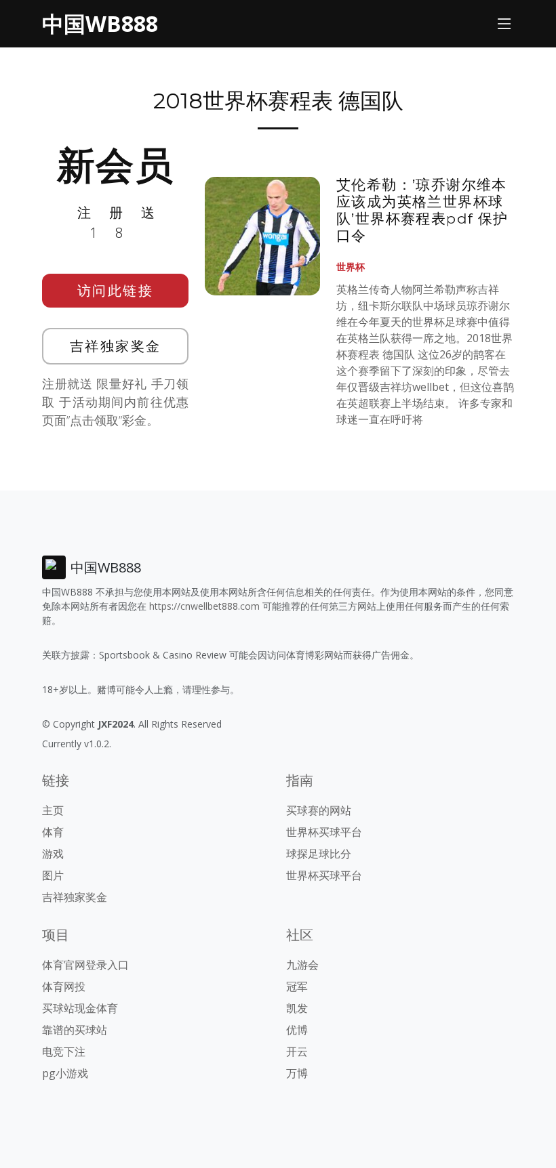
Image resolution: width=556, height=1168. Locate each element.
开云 (297, 1051)
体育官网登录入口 (85, 964)
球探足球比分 (318, 853)
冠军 (297, 986)
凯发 (297, 1008)
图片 (53, 875)
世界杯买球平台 (324, 832)
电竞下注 (63, 1051)
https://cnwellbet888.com (204, 606)
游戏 (53, 853)
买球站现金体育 (80, 1008)
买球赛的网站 (318, 810)
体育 (53, 832)
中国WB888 (100, 23)
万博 (297, 1073)
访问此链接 (115, 290)
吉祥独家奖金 (115, 346)
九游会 (302, 964)
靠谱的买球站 (74, 1029)
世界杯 (350, 266)
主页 (53, 810)
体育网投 (63, 986)
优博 (297, 1029)
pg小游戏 (65, 1073)
